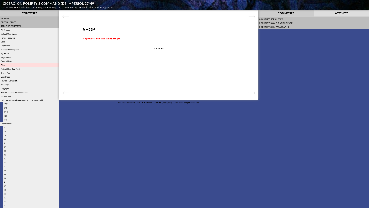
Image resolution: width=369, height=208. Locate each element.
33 (5, 151)
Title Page (5, 85)
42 (5, 186)
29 (5, 135)
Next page (252, 16)
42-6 (5, 116)
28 (5, 131)
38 (5, 170)
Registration (6, 57)
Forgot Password (8, 38)
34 (5, 155)
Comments (286, 13)
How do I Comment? (9, 81)
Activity (341, 13)
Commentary (6, 124)
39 (5, 174)
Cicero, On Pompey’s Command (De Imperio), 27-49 (48, 3)
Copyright (5, 89)
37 (5, 167)
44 (5, 194)
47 (5, 206)
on (276, 23)
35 (5, 159)
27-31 (6, 104)
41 (5, 182)
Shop (3, 65)
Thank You (5, 73)
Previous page (65, 16)
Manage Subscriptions (10, 50)
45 (5, 198)
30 (5, 139)
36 (5, 163)
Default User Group (9, 34)
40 (5, 178)
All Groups (5, 30)
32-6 (5, 108)
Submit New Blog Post (10, 69)
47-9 (5, 120)
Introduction (6, 96)
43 (5, 190)
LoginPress (5, 46)
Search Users (6, 61)
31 (5, 143)
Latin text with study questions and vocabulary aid (22, 100)
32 (5, 147)
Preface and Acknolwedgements (14, 92)
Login (3, 42)
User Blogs (5, 77)
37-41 (6, 112)
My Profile (5, 53)
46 (5, 202)
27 (5, 128)
